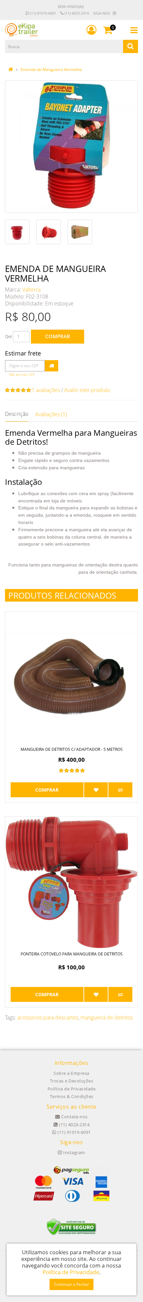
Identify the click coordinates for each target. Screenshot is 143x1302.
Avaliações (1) (51, 414)
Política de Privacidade (72, 1089)
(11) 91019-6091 (42, 13)
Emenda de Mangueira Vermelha (51, 69)
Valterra (31, 289)
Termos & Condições (71, 1096)
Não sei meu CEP (22, 374)
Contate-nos (74, 1117)
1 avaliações (46, 390)
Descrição (16, 414)
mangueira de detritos (106, 1017)
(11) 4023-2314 (76, 13)
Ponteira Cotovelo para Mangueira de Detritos (72, 954)
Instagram (73, 1152)
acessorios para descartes (47, 1017)
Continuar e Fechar (71, 1284)
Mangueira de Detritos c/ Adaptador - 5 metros (72, 749)
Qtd (8, 336)
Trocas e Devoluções (71, 1081)
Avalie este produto (87, 390)
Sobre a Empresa (71, 1073)
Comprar (57, 336)
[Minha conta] (91, 30)
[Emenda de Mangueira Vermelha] (71, 146)
